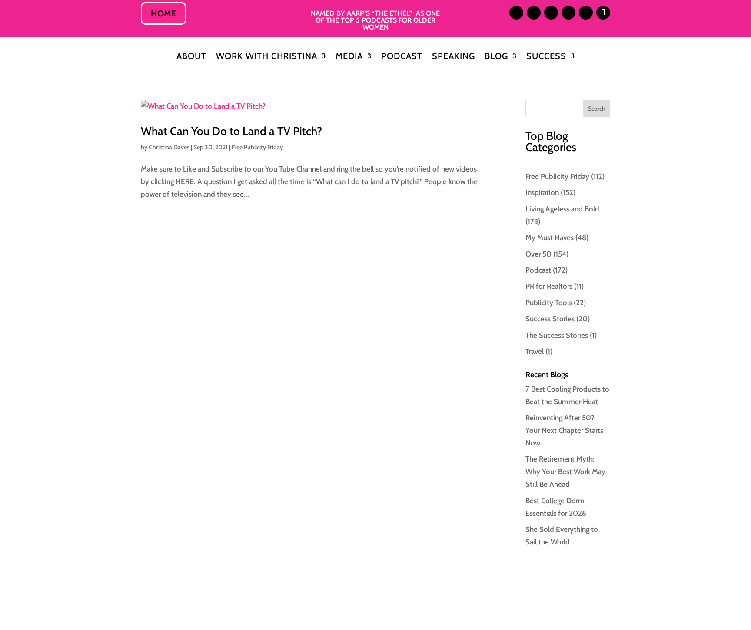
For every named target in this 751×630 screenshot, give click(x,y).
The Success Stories (556, 335)
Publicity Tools (548, 302)
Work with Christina (266, 57)
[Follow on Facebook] (568, 13)
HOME (163, 13)
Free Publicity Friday (257, 147)
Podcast (401, 57)
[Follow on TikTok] (603, 13)
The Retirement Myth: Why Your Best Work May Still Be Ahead (565, 471)
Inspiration (542, 192)
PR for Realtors (548, 286)
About (191, 57)
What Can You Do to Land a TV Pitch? (231, 131)
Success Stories (550, 318)
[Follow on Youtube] (586, 13)
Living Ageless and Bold (562, 209)
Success (546, 57)
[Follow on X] (551, 13)
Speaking (453, 57)
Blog (496, 57)
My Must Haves (549, 237)
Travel (534, 351)
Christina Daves (169, 147)
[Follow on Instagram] (516, 13)
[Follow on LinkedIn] (534, 13)
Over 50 (538, 254)
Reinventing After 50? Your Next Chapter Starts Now (564, 430)
